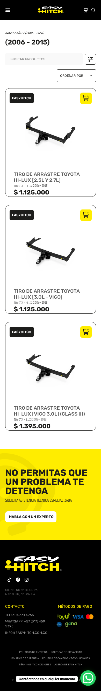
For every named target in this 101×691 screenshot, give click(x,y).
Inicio (9, 33)
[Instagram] (26, 579)
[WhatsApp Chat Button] (88, 678)
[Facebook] (18, 579)
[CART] (85, 9)
